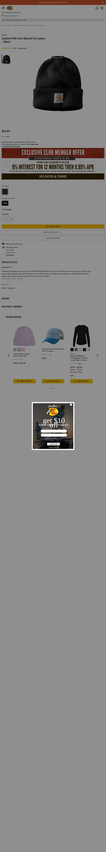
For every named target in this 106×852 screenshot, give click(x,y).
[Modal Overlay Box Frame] (53, 426)
